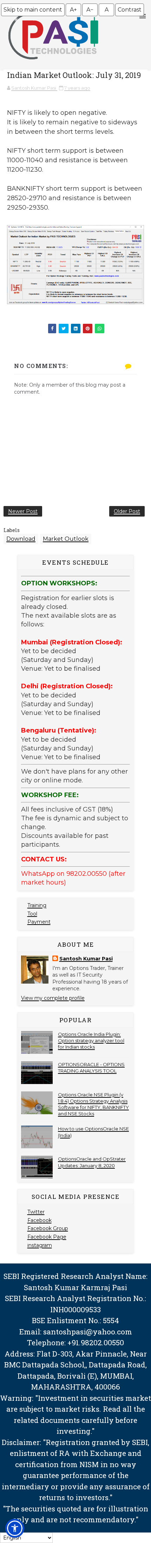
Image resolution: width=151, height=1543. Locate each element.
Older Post (127, 511)
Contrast (130, 9)
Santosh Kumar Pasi (86, 959)
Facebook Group (47, 1228)
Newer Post (23, 511)
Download (20, 539)
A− (89, 9)
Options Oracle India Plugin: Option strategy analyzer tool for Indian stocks (91, 1040)
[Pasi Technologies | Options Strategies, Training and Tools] (53, 62)
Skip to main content (33, 9)
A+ (73, 9)
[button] (14, 1528)
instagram (39, 1245)
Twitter (36, 1212)
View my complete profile (53, 998)
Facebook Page (46, 1237)
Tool (32, 914)
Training (36, 905)
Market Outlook (65, 539)
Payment (39, 922)
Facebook (39, 1220)
